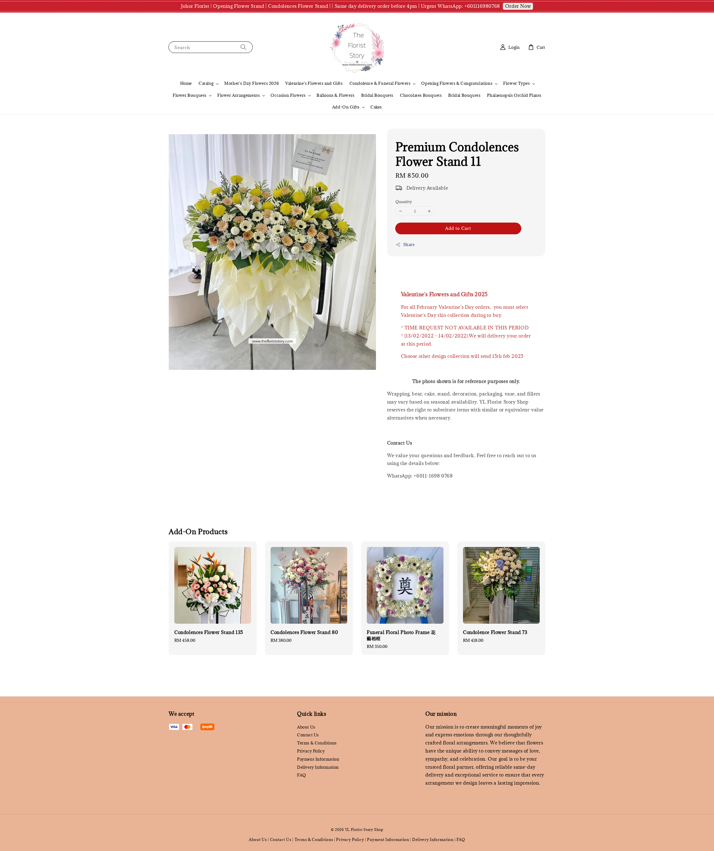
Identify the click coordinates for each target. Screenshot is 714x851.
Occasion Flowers (288, 95)
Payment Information (318, 759)
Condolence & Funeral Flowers (380, 83)
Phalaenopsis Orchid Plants (514, 95)
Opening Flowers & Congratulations (456, 83)
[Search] (243, 47)
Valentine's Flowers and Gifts (313, 83)
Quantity (403, 201)
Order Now (518, 6)
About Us (306, 727)
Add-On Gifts (346, 107)
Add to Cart (458, 228)
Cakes (376, 107)
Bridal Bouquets (377, 95)
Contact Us (308, 734)
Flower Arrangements (238, 95)
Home (186, 83)
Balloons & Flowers (335, 95)
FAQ (301, 775)
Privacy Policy (311, 751)
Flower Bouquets (189, 95)
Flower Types (516, 83)
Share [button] (409, 244)
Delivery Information (318, 767)
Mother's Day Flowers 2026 (251, 83)
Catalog (206, 83)
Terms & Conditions (317, 743)
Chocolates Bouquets (421, 95)
